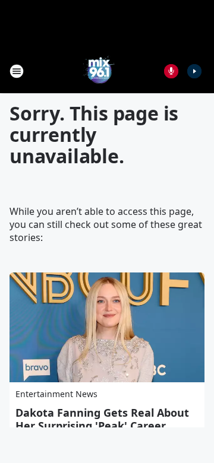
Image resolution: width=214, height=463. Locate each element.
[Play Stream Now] (194, 71)
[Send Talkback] (171, 71)
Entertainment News (56, 393)
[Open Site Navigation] (17, 71)
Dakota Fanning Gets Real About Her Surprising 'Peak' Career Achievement (102, 425)
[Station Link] (99, 71)
